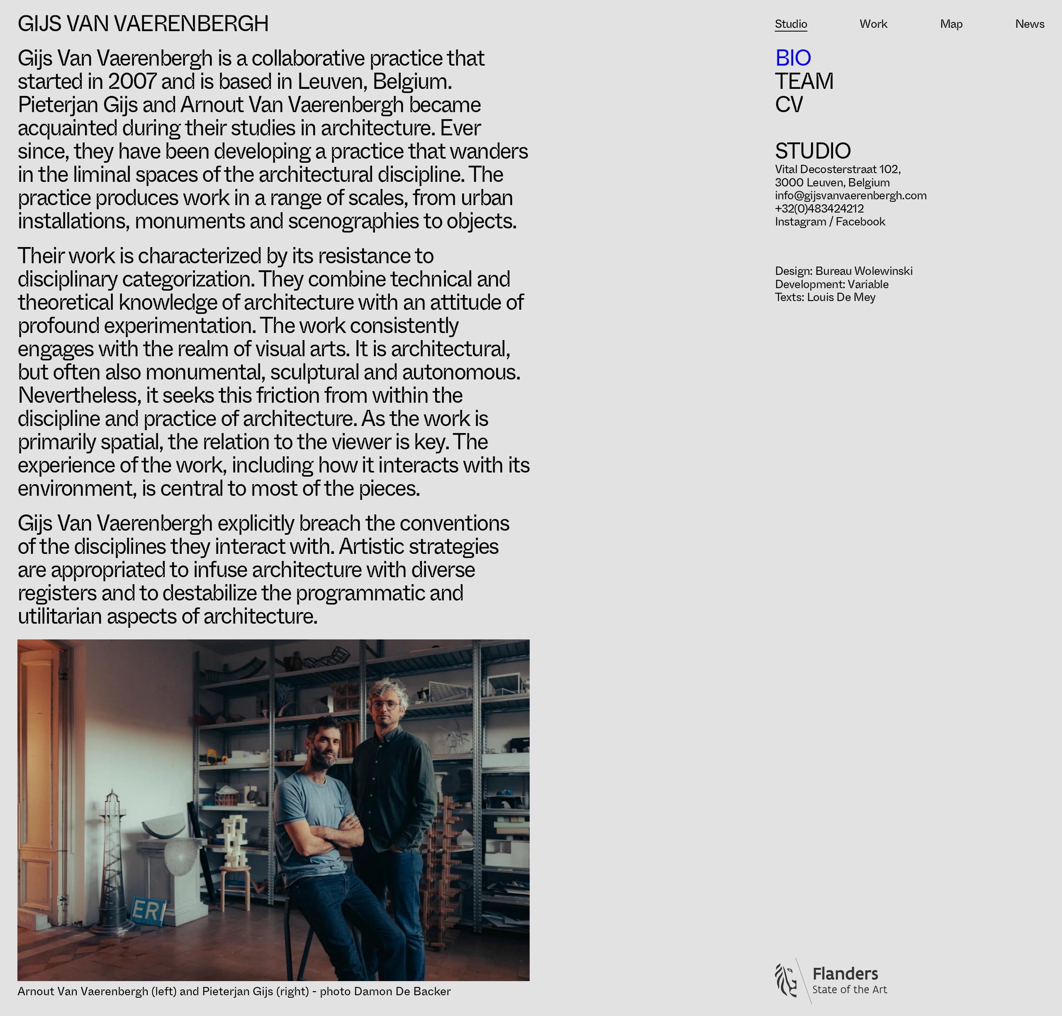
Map (951, 24)
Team (804, 81)
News (1030, 24)
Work (873, 24)
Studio (791, 24)
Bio (793, 58)
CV (789, 104)
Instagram (801, 221)
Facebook (860, 221)
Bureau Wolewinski (864, 270)
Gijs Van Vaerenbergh (143, 23)
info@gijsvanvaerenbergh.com (851, 195)
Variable (868, 284)
